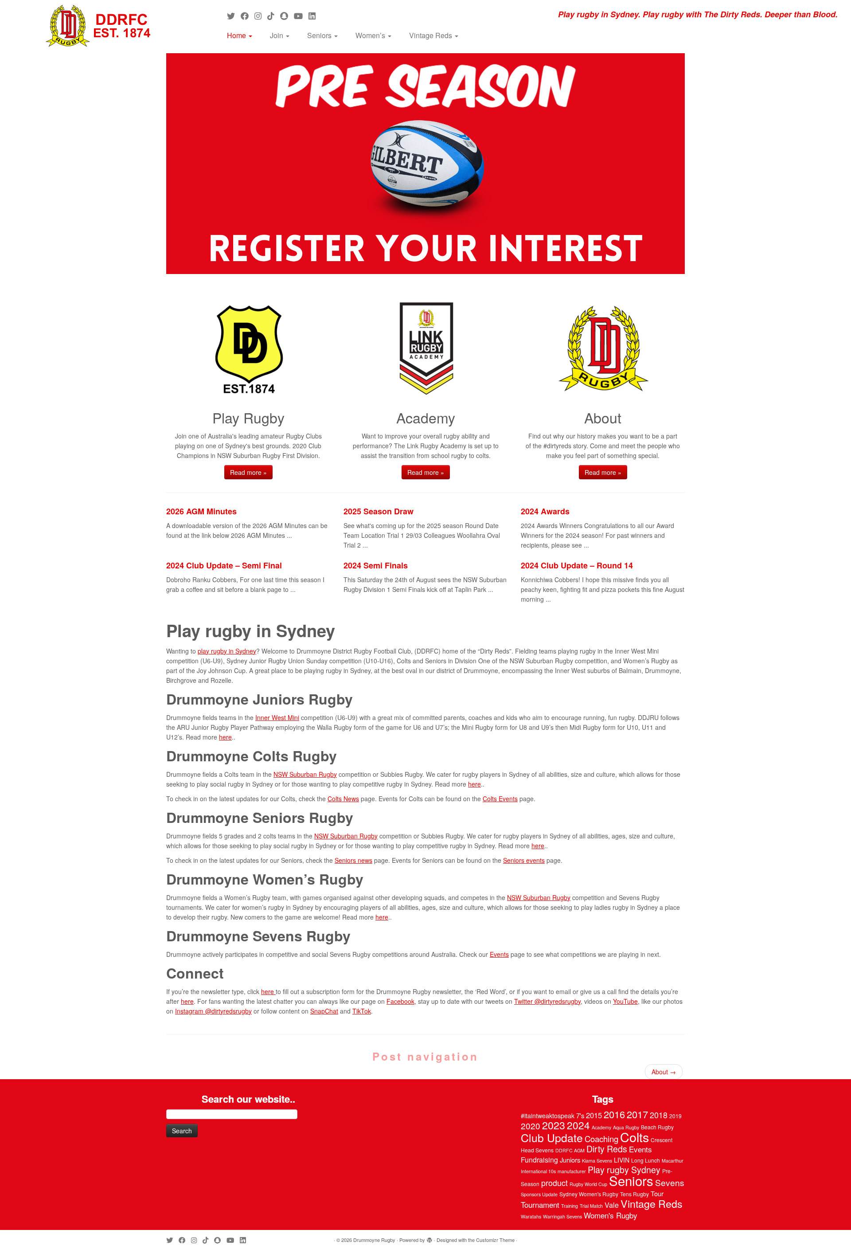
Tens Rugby (634, 1194)
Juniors (570, 1159)
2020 (530, 1126)
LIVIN (621, 1159)
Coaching (601, 1138)
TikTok (361, 1010)
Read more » (248, 472)
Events (499, 954)
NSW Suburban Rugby (305, 774)
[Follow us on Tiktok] (273, 15)
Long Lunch (645, 1160)
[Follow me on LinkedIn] (314, 15)
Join (277, 35)
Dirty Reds (606, 1149)
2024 (578, 1125)
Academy (601, 1127)
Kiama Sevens (597, 1160)
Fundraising (539, 1160)
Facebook (400, 1001)
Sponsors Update (539, 1194)
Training (569, 1205)
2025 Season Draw (379, 511)
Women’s (371, 35)
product (554, 1182)
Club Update (552, 1137)
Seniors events (524, 860)
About (664, 1071)
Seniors (320, 35)
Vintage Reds (431, 35)
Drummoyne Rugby (374, 1239)
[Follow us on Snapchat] (287, 15)
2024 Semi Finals (376, 565)
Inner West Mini (277, 717)
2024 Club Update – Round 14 (577, 565)
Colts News (343, 798)
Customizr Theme (495, 1239)
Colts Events (500, 798)
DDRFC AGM (570, 1150)
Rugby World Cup (588, 1184)
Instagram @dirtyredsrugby (213, 1010)
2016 (614, 1114)
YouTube (625, 1001)
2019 (675, 1116)
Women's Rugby (610, 1215)
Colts (634, 1137)
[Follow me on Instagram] (260, 15)
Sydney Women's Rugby (588, 1194)
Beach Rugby (657, 1127)
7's (580, 1115)
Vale (612, 1205)
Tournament (540, 1204)
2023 (553, 1124)
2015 (594, 1115)
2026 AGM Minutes (201, 511)
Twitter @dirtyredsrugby (547, 1001)
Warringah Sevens (562, 1216)
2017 (637, 1114)
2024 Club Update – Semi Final (224, 565)
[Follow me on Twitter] (234, 15)
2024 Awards (545, 511)
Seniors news (353, 860)
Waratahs (531, 1216)
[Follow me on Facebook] (247, 15)
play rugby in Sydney (227, 650)
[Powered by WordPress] (429, 1238)
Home (237, 35)
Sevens (669, 1182)
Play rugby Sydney (624, 1169)
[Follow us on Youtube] (301, 15)
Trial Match (591, 1205)
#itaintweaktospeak (547, 1115)
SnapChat (324, 1010)
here (225, 736)
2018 (659, 1114)
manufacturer (572, 1171)
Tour (657, 1193)
